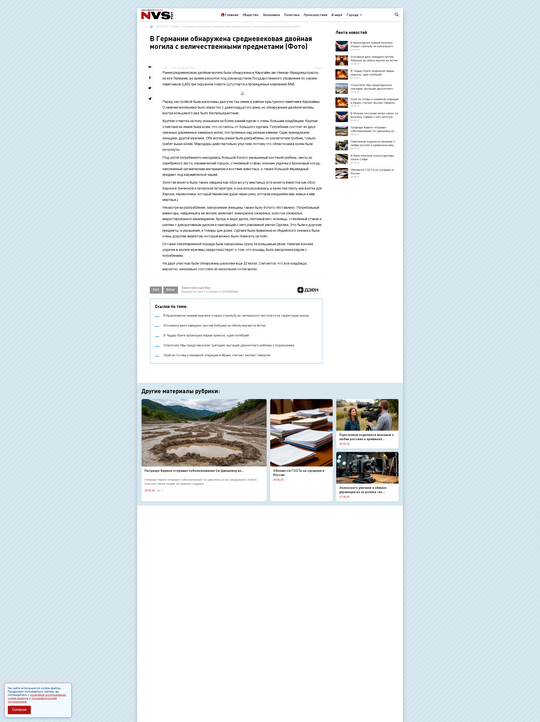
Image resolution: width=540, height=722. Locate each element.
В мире (337, 15)
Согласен (19, 710)
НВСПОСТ (162, 27)
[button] (309, 290)
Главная (231, 15)
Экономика (271, 15)
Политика (292, 15)
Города (352, 15)
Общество (251, 15)
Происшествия (315, 15)
